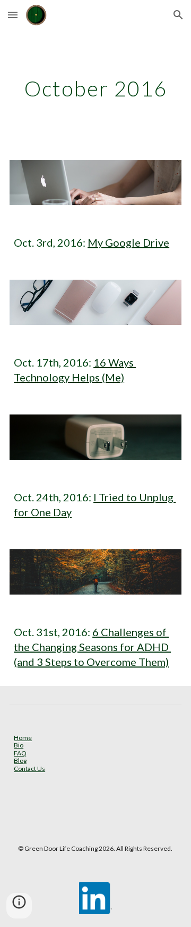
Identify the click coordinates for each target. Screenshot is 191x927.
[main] (95, 88)
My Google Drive (128, 242)
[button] (12, 14)
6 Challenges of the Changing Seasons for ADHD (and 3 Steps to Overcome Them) (92, 646)
